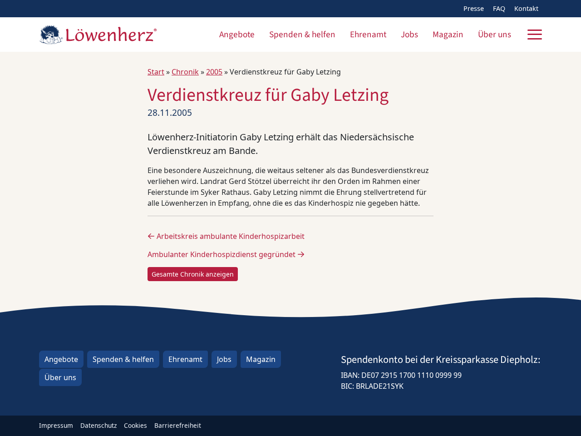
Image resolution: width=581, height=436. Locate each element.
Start (156, 72)
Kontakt (526, 8)
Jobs (409, 34)
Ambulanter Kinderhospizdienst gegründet (222, 254)
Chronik (185, 72)
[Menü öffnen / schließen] (534, 34)
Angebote (237, 34)
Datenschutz (98, 425)
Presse (473, 8)
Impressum (56, 425)
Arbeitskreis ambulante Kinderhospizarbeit (230, 236)
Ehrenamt (368, 34)
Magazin (448, 34)
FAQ (499, 8)
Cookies (135, 425)
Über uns (494, 34)
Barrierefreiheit (177, 425)
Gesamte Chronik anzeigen (193, 274)
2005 (214, 72)
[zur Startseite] (98, 34)
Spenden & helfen (302, 34)
